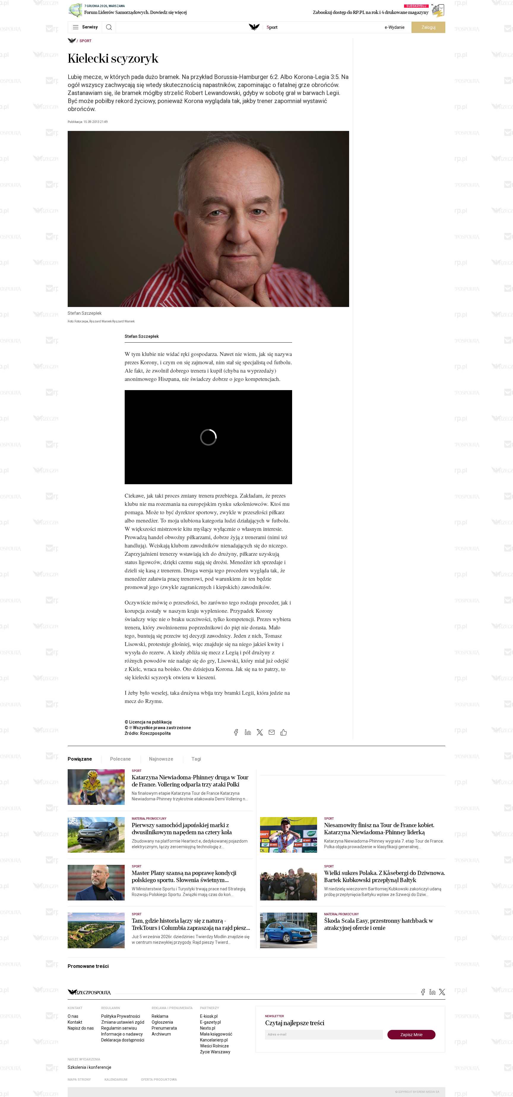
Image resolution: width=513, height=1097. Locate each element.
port (272, 27)
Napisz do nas (81, 1028)
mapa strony (79, 1080)
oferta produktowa (159, 1080)
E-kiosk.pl (209, 1016)
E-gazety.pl (210, 1022)
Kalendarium (115, 1080)
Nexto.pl (207, 1028)
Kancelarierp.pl (214, 1040)
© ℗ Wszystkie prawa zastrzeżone (158, 727)
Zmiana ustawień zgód (122, 1022)
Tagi (196, 759)
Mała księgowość (216, 1034)
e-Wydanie (395, 27)
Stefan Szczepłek (142, 336)
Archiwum (161, 1034)
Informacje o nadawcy (122, 1034)
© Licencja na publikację (148, 722)
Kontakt (75, 1022)
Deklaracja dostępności (122, 1040)
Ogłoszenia (162, 1022)
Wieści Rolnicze (214, 1046)
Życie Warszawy (215, 1051)
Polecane (120, 759)
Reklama (160, 1016)
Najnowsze (161, 759)
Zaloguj (429, 27)
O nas (73, 1016)
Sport (85, 41)
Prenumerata (164, 1028)
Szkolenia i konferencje (89, 1067)
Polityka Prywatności (120, 1016)
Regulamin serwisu (119, 1028)
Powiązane (80, 759)
